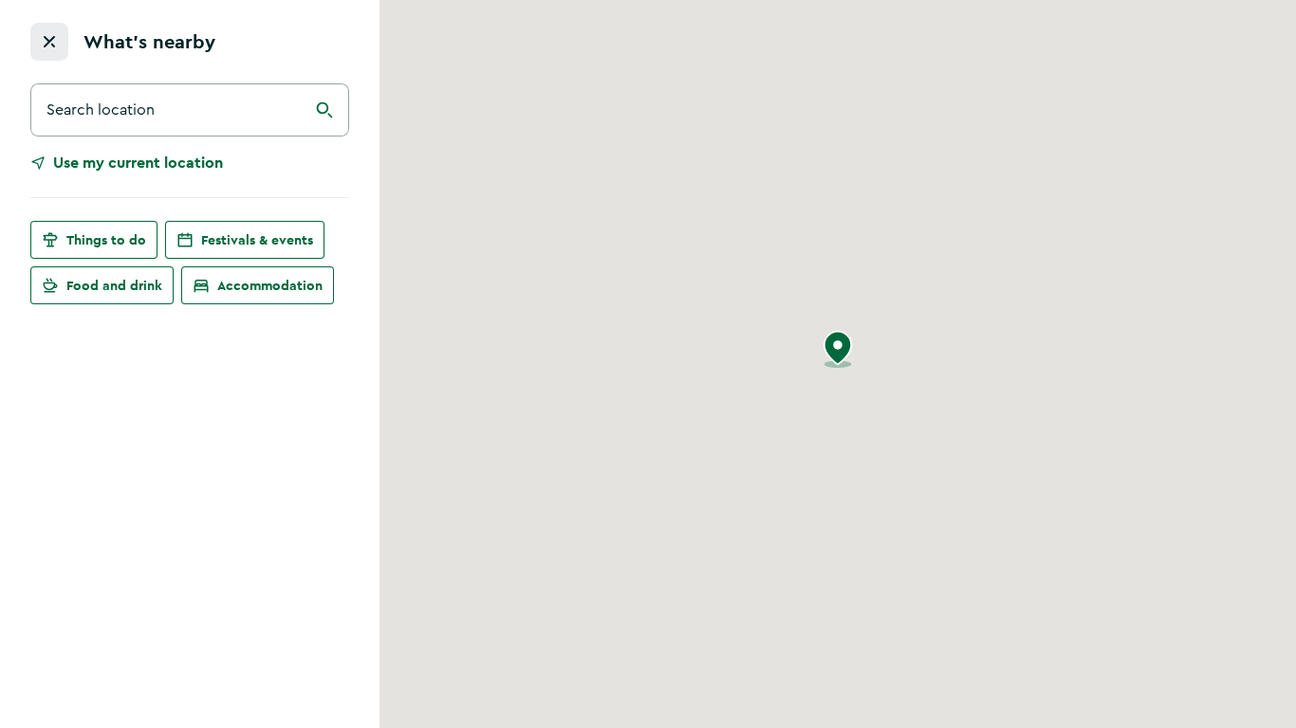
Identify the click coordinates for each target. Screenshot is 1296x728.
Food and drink (114, 285)
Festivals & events (257, 239)
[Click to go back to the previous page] (49, 42)
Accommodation (270, 285)
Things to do (106, 239)
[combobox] (189, 109)
